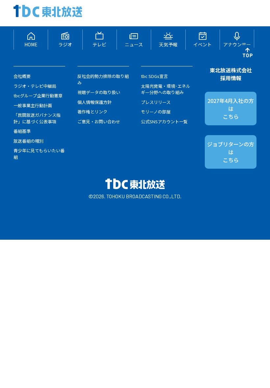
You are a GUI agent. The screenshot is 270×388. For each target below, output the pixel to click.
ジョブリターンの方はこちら (230, 152)
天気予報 (168, 44)
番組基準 (22, 131)
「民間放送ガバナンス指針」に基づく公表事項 (37, 118)
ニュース (134, 44)
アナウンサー (237, 44)
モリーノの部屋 (156, 112)
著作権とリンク (92, 112)
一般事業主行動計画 (33, 105)
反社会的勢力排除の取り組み (103, 79)
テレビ (99, 44)
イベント (202, 44)
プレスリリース (156, 102)
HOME (31, 44)
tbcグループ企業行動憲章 (38, 95)
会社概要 (22, 76)
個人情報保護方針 (94, 102)
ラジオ (65, 44)
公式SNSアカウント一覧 (164, 121)
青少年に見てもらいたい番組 (39, 153)
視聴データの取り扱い (98, 92)
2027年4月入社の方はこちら (230, 108)
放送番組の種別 (28, 141)
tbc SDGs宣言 (154, 76)
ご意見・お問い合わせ (98, 121)
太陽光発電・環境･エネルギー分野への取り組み (165, 89)
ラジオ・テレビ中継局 (35, 86)
